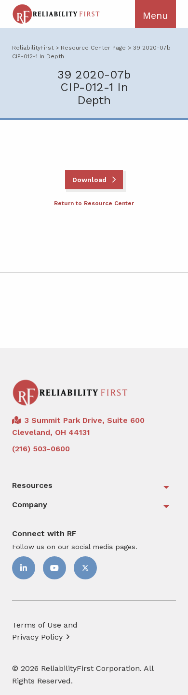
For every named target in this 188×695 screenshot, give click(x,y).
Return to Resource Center (94, 203)
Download (90, 180)
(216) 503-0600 (41, 448)
